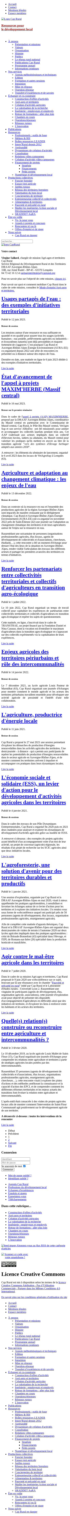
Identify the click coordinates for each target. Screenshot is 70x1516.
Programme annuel (25, 65)
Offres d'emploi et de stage (29, 229)
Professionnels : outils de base (31, 135)
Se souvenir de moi (11, 1166)
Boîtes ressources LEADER (30, 141)
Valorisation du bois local (28, 192)
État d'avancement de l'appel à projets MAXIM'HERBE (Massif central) (30, 386)
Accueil (12, 4)
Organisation (22, 50)
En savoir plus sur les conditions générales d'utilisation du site (34, 1297)
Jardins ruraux (22, 186)
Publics (19, 56)
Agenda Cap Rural (18, 1184)
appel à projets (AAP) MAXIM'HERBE (45, 416)
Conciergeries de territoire (29, 195)
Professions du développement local (27, 1187)
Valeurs (19, 47)
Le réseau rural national (27, 59)
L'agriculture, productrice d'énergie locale (31, 718)
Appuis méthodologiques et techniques (35, 74)
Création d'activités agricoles (30, 105)
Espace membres (17, 13)
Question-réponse (24, 89)
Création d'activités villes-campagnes (34, 159)
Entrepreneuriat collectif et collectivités (35, 198)
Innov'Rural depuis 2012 (28, 144)
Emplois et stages (17, 1193)
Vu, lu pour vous (24, 220)
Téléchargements (17, 1199)
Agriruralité (21, 147)
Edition (19, 77)
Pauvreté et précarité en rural (30, 205)
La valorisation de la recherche (31, 108)
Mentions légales (17, 10)
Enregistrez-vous (17, 1196)
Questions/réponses (25, 120)
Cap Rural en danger (26, 235)
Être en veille (15, 217)
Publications (14, 129)
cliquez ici (60, 278)
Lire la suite (7, 368)
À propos (13, 41)
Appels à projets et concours (30, 223)
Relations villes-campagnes (29, 156)
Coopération (21, 153)
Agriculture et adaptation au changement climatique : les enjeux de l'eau (34, 479)
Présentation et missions (27, 44)
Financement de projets (27, 162)
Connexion (8, 1169)
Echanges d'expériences (21, 1190)
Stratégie (26, 165)
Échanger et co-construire (22, 95)
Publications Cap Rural (27, 62)
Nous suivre (14, 232)
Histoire (19, 53)
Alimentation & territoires (28, 202)
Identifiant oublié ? (18, 1178)
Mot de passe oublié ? (19, 1175)
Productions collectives (20, 177)
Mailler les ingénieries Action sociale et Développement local (36, 209)
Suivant (12, 1142)
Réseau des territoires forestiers (31, 189)
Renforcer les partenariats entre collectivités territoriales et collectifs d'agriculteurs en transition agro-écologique (33, 581)
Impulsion (20, 83)
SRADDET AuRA (25, 214)
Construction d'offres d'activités (32, 98)
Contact (12, 7)
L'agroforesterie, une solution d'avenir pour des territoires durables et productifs (31, 874)
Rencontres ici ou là (25, 226)
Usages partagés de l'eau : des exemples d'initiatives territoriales (31, 305)
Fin (10, 1145)
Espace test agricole (25, 183)
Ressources (14, 132)
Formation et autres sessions (30, 80)
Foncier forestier (23, 180)
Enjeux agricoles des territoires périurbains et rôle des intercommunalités (32, 658)
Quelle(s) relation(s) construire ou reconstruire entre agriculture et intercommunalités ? (31, 1030)
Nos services (15, 71)
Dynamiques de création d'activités (33, 150)
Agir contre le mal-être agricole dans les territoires (32, 959)
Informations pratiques (27, 68)
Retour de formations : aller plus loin (34, 114)
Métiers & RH (22, 138)
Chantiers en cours (25, 117)
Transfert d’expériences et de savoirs (34, 92)
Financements (29, 168)
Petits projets (28, 171)
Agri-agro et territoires (27, 102)
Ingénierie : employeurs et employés (34, 111)
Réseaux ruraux (23, 123)
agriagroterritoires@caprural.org (38, 273)
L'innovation (22, 126)
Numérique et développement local (33, 174)
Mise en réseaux (23, 86)
